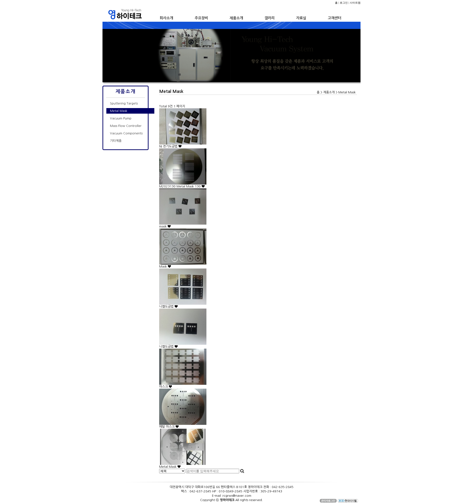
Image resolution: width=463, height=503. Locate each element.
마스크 (164, 386)
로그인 (344, 2)
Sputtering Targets (124, 103)
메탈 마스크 (167, 426)
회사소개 (166, 18)
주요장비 (201, 18)
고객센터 (334, 18)
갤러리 (270, 18)
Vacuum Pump (120, 118)
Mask (163, 266)
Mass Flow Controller (126, 125)
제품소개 (236, 18)
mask (163, 226)
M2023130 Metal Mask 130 (180, 186)
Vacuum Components (126, 133)
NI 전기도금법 (168, 146)
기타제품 (116, 140)
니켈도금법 (167, 306)
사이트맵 (355, 2)
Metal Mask (118, 110)
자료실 (301, 18)
